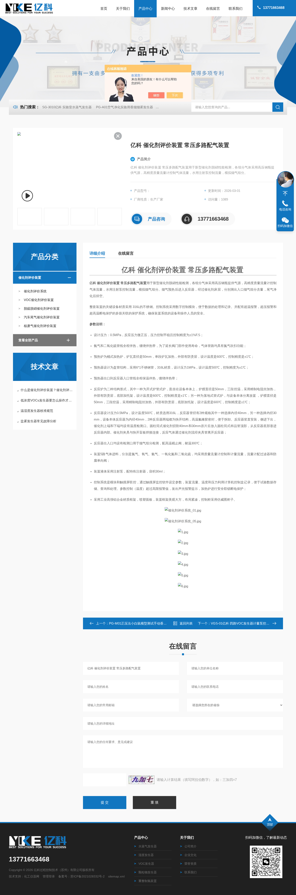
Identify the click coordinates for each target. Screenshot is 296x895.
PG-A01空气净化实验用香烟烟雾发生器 (124, 107)
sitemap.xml (116, 876)
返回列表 (186, 623)
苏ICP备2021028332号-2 (87, 876)
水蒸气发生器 (147, 846)
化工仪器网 (31, 876)
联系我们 (235, 8)
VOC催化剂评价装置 (39, 300)
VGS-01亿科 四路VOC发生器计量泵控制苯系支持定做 (250, 623)
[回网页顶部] (285, 193)
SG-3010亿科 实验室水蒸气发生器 (67, 107)
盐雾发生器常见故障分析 (38, 421)
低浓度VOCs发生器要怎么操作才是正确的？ (47, 400)
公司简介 (190, 846)
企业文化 (190, 855)
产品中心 (145, 8)
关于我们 (123, 8)
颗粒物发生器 (147, 872)
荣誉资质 (190, 863)
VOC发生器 (146, 863)
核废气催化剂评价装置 (40, 326)
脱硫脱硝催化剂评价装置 (42, 308)
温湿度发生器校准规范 (37, 411)
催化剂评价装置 (130, 61)
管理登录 (49, 876)
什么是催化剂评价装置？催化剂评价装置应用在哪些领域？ (47, 390)
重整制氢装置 (147, 881)
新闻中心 (168, 8)
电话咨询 (285, 209)
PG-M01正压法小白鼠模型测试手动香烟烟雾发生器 (146, 623)
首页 (103, 8)
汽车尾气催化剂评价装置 (42, 317)
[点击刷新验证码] (141, 779)
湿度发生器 (146, 855)
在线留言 (213, 8)
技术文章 (190, 8)
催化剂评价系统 (159, 61)
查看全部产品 (28, 340)
